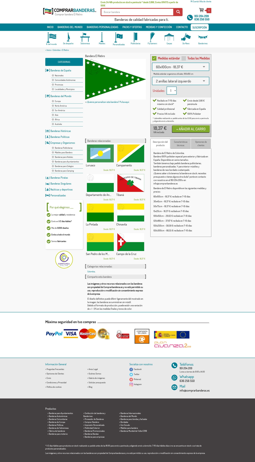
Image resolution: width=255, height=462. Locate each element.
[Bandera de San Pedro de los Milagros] (100, 242)
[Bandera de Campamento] (130, 153)
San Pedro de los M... (97, 254)
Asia (56, 115)
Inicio (50, 27)
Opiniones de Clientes (55, 373)
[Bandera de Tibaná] (130, 183)
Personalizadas (58, 195)
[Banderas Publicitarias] (136, 37)
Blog (90, 387)
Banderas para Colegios (64, 166)
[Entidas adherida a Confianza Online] (142, 336)
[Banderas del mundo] (51, 37)
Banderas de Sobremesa (58, 428)
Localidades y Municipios (65, 89)
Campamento (124, 165)
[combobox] (180, 67)
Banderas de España (60, 70)
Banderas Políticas (60, 136)
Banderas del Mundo (60, 96)
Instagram (137, 384)
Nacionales (59, 75)
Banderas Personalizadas (102, 27)
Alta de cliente (205, 1)
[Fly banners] (152, 37)
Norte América (61, 105)
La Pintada (92, 224)
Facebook (137, 369)
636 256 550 (201, 19)
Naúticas (54, 189)
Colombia (56, 50)
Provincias (59, 84)
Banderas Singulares (60, 183)
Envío (49, 378)
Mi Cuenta (194, 1)
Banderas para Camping (64, 170)
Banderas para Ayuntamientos (67, 161)
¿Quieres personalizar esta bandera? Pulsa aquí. (107, 101)
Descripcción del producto (160, 143)
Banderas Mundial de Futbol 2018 (134, 431)
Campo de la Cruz (126, 254)
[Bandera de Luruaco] (100, 153)
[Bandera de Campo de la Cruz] (130, 242)
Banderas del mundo (70, 27)
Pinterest (137, 379)
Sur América (60, 110)
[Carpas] (169, 37)
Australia (58, 124)
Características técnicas (180, 143)
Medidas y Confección (159, 27)
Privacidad (62, 382)
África (57, 119)
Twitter (136, 374)
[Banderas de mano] (186, 37)
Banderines (88, 416)
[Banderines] (203, 37)
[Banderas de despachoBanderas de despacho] (68, 37)
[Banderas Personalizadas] (119, 37)
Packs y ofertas (132, 27)
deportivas (67, 189)
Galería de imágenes (97, 378)
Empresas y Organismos (62, 142)
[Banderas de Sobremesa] (85, 37)
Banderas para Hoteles (64, 157)
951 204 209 (201, 16)
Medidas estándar (169, 58)
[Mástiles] (102, 37)
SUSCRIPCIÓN (199, 27)
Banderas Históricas (60, 131)
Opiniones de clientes (201, 143)
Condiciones (51, 382)
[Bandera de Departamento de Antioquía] (100, 183)
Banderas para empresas (94, 437)
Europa (58, 101)
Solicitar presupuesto (97, 382)
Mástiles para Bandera (63, 152)
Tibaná (120, 195)
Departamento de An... (98, 195)
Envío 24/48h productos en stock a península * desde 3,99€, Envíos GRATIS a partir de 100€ (139, 4)
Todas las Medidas (198, 58)
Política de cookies (54, 387)
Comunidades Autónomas (65, 80)
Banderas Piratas (59, 177)
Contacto (182, 27)
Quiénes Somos (95, 373)
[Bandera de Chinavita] (130, 212)
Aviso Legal (93, 369)
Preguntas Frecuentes (55, 369)
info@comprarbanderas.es (195, 390)
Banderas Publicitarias (63, 148)
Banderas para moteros (58, 434)
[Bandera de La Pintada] (100, 212)
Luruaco (90, 165)
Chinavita (121, 224)
